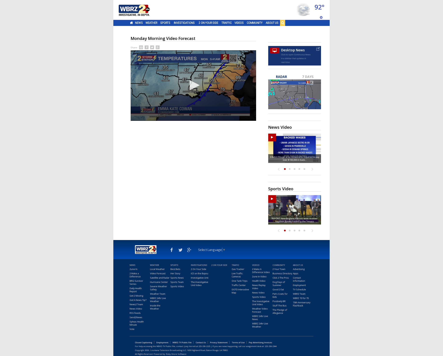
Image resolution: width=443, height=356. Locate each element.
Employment (299, 285)
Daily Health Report (136, 290)
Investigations (184, 23)
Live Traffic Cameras (237, 275)
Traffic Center (239, 285)
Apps (295, 273)
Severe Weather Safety (158, 288)
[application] (193, 85)
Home (131, 23)
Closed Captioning (143, 342)
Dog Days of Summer (279, 283)
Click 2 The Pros (281, 277)
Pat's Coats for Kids (280, 295)
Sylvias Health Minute (137, 323)
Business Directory (282, 273)
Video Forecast (157, 273)
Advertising (299, 269)
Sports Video (177, 286)
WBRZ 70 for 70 (301, 298)
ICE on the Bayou (199, 273)
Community (255, 23)
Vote (132, 329)
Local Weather (157, 269)
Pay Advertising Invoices (260, 342)
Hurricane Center (159, 282)
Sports (165, 23)
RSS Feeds (135, 313)
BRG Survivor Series (136, 282)
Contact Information (299, 279)
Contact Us (201, 342)
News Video (136, 308)
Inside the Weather (155, 307)
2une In (133, 269)
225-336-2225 (204, 346)
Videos (239, 23)
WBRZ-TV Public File (182, 342)
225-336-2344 (271, 346)
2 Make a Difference (135, 275)
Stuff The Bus (280, 305)
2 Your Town (279, 269)
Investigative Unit (199, 277)
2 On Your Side (208, 23)
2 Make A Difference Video (261, 271)
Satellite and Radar (159, 277)
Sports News (177, 277)
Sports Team (177, 282)
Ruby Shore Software (176, 354)
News (139, 23)
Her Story (175, 273)
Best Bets (175, 269)
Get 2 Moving (136, 295)
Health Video (258, 280)
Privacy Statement (219, 342)
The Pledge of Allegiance (280, 311)
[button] (193, 85)
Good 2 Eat (278, 289)
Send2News (136, 317)
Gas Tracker (238, 269)
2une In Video (259, 276)
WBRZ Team (299, 293)
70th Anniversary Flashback (301, 304)
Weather (151, 23)
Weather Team (157, 293)
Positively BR (279, 301)
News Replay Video (258, 287)
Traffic (227, 23)
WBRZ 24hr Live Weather (158, 300)
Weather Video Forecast (260, 310)
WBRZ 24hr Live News (260, 318)
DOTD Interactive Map (240, 291)
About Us (272, 23)
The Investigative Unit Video (199, 283)
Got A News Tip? (138, 300)
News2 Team (136, 304)
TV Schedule (299, 289)
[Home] (138, 9)
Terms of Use (238, 342)
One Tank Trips (239, 280)
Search (282, 23)
